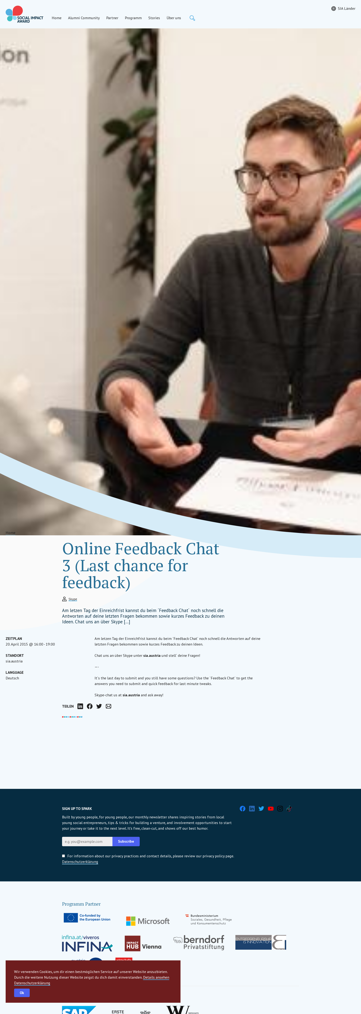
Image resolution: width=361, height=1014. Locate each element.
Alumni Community (84, 17)
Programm (133, 17)
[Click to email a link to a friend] (108, 706)
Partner (112, 17)
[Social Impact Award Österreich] (24, 14)
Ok (22, 992)
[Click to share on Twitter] (99, 706)
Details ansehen (156, 977)
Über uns (174, 17)
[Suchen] (192, 18)
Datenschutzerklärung (32, 983)
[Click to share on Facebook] (90, 706)
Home (56, 17)
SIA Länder (346, 8)
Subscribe (126, 841)
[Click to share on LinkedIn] (80, 706)
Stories (154, 17)
